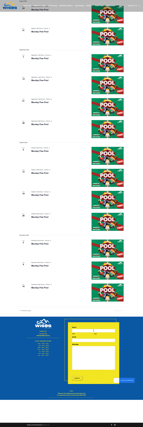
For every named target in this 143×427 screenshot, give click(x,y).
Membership (110, 6)
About (121, 6)
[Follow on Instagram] (115, 425)
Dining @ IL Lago (39, 6)
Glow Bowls (79, 6)
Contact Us (132, 6)
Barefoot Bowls (66, 6)
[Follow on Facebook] (111, 425)
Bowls (88, 6)
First (73, 334)
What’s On (27, 6)
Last (95, 334)
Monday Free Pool (39, 31)
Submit (77, 378)
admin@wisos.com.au (43, 335)
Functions (99, 6)
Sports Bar (52, 6)
